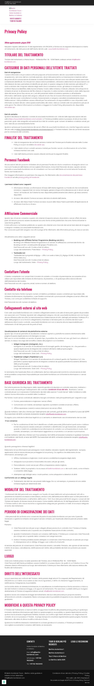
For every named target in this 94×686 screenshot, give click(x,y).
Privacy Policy (47, 249)
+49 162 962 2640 (10, 3)
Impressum (85, 678)
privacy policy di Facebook (28, 177)
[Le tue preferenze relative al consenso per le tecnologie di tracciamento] (4, 682)
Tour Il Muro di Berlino (57, 656)
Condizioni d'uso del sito (62, 673)
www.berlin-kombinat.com (58, 49)
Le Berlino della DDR (57, 660)
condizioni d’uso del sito (58, 390)
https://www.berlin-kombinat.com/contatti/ (25, 119)
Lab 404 (77, 678)
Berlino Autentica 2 (56, 653)
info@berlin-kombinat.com (13, 2)
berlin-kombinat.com (56, 468)
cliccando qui (10, 107)
